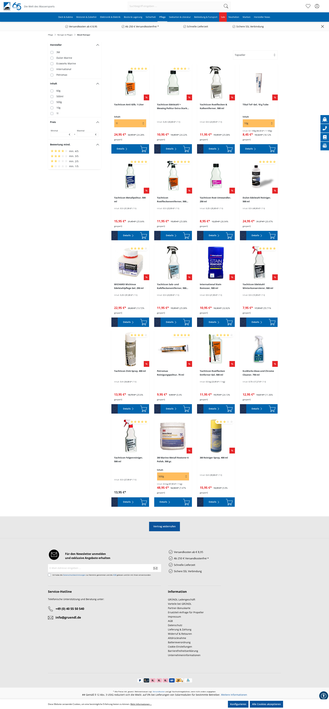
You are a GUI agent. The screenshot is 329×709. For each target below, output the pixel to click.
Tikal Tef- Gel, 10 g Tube (256, 104)
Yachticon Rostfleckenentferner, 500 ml (171, 199)
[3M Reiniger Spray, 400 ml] (216, 436)
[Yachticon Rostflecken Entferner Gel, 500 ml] (216, 349)
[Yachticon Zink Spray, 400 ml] (130, 349)
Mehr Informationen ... (141, 704)
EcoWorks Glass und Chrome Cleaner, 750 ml (258, 372)
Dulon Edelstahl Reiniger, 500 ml (257, 199)
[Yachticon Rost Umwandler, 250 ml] (216, 176)
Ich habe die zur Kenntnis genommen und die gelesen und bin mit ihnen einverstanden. (101, 575)
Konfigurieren (238, 704)
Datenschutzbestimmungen (74, 575)
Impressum (174, 616)
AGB (114, 575)
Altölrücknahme (177, 638)
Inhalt (53, 83)
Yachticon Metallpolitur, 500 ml (130, 199)
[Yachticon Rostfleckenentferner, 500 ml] (173, 176)
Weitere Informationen (234, 694)
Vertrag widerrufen (164, 526)
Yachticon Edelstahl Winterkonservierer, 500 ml (258, 286)
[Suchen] (226, 6)
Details (121, 148)
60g (58, 90)
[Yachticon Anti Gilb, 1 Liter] (130, 83)
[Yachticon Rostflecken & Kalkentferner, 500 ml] (216, 83)
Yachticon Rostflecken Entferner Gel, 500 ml (212, 372)
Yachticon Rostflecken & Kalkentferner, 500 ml (213, 106)
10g (58, 107)
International (63, 69)
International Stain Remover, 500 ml (210, 286)
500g (59, 102)
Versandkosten (159, 691)
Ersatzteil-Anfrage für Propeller (186, 612)
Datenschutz (175, 625)
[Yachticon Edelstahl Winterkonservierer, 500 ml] (259, 263)
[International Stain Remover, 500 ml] (216, 263)
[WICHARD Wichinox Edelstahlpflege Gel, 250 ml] (130, 263)
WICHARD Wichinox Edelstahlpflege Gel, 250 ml (129, 286)
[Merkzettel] (308, 6)
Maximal (86, 132)
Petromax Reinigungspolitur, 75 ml (170, 372)
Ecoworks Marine (66, 63)
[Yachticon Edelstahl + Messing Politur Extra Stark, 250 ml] (173, 83)
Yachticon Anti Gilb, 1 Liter (129, 104)
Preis (53, 122)
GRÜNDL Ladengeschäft (181, 599)
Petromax (61, 74)
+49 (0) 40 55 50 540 (70, 609)
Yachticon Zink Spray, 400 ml (130, 370)
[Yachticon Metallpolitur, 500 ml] (130, 176)
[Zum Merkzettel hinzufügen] (157, 149)
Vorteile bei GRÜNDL (179, 603)
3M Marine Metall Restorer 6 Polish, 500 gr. (172, 459)
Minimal (60, 132)
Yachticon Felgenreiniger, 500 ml (128, 459)
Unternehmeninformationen (184, 655)
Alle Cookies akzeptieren (266, 704)
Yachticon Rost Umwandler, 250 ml (215, 199)
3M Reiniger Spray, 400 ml (214, 457)
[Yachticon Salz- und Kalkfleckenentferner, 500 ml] (173, 263)
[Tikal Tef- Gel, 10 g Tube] (259, 83)
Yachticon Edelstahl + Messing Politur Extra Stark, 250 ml (172, 106)
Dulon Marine (64, 57)
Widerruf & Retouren (180, 633)
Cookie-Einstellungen (180, 646)
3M (58, 52)
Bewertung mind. (60, 144)
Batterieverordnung (179, 642)
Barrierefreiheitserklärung (183, 650)
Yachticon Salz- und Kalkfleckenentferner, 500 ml (171, 286)
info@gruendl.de (68, 617)
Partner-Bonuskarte (179, 608)
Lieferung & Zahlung (179, 629)
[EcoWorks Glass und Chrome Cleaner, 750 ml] (259, 349)
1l (57, 113)
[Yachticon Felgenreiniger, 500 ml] (130, 436)
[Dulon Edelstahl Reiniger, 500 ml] (259, 176)
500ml (59, 96)
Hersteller (56, 44)
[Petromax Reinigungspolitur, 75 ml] (173, 349)
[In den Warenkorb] (139, 149)
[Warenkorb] (323, 4)
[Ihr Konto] (317, 6)
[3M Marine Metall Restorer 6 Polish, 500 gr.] (173, 436)
